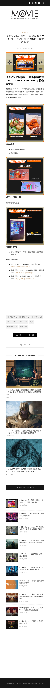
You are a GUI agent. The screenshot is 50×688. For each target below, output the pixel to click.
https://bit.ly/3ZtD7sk (20, 267)
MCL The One (20, 322)
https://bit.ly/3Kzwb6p (24, 278)
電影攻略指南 (12, 326)
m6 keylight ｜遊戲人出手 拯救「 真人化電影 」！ (31, 555)
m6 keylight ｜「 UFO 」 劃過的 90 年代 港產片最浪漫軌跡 (31, 609)
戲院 (31, 322)
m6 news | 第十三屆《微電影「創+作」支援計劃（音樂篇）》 (31, 501)
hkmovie (24, 317)
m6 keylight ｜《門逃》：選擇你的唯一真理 (31, 622)
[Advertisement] (25, 297)
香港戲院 (23, 326)
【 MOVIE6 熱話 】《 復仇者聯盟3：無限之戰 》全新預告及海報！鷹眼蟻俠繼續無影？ (23, 432)
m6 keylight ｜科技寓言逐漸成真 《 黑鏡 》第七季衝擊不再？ (31, 568)
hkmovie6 (36, 317)
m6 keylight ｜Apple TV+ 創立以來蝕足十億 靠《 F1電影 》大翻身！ (31, 528)
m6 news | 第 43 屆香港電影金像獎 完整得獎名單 (31, 582)
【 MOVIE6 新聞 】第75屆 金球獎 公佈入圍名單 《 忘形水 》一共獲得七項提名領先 (23, 470)
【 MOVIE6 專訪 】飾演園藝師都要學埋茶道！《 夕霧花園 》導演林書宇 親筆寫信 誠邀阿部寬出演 (24, 392)
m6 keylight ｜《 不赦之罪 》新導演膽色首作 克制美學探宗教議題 (31, 541)
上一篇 (18, 335)
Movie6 (26, 345)
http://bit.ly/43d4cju (24, 272)
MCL (9, 322)
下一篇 (31, 335)
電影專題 (25, 32)
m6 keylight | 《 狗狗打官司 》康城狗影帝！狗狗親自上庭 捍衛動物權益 (31, 596)
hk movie (12, 317)
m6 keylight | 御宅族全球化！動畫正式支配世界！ (31, 515)
